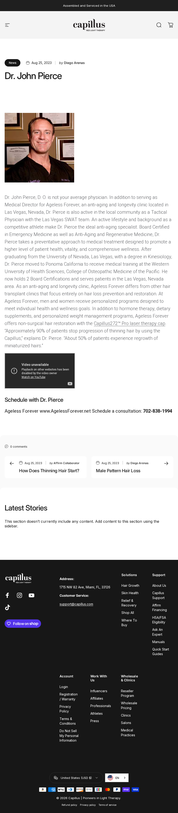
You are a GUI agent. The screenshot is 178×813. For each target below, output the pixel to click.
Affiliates (96, 698)
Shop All (127, 613)
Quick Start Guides (160, 651)
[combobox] (117, 777)
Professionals (100, 706)
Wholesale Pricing (129, 705)
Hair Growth (130, 585)
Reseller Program (127, 693)
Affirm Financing (159, 607)
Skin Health (130, 593)
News (12, 62)
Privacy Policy (65, 709)
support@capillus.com (76, 604)
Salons (126, 723)
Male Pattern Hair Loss (118, 470)
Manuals (158, 642)
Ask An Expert (157, 632)
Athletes (96, 713)
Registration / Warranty (69, 696)
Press (94, 721)
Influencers (98, 691)
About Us (159, 585)
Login (64, 687)
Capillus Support (158, 595)
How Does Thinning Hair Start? (49, 470)
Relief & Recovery (129, 603)
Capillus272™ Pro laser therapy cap (129, 323)
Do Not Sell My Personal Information (69, 735)
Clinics (126, 715)
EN (117, 778)
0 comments (18, 446)
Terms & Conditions (68, 721)
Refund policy (69, 805)
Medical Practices (128, 732)
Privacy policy (88, 805)
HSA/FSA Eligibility (159, 619)
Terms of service (107, 805)
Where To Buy (129, 622)
